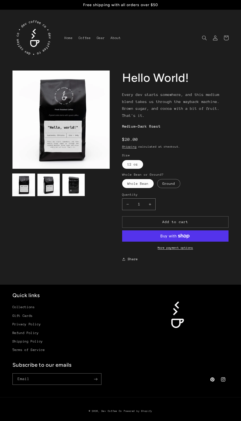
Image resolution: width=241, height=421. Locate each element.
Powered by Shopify (138, 411)
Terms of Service (28, 350)
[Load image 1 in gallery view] (23, 185)
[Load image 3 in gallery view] (73, 185)
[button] (204, 37)
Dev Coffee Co (111, 411)
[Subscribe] (95, 379)
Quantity (130, 194)
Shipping (129, 146)
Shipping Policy (27, 341)
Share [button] (133, 259)
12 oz (132, 164)
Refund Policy (25, 333)
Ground (168, 183)
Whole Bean (138, 183)
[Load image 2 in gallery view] (48, 185)
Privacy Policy (26, 324)
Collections (23, 307)
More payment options (175, 247)
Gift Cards (22, 316)
